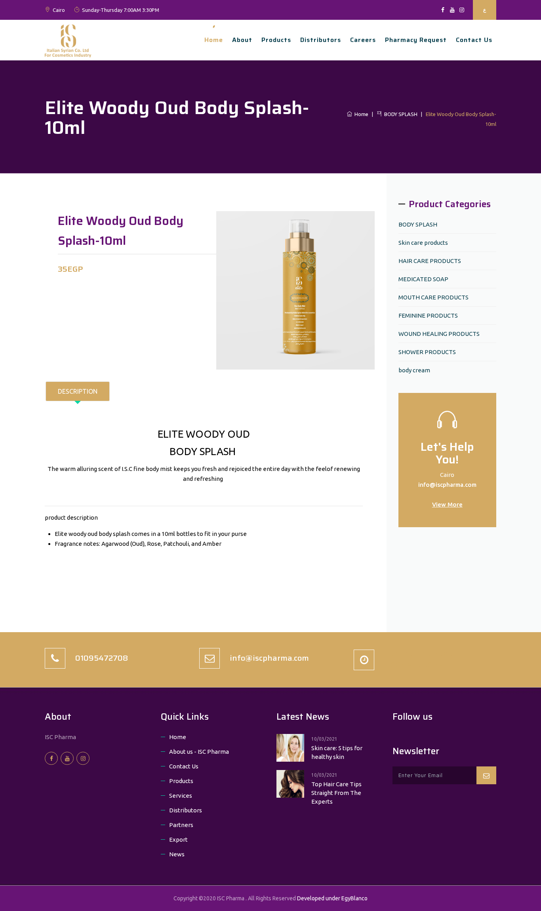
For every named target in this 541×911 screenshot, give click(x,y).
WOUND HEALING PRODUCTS (439, 333)
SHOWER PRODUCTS (427, 352)
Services (180, 795)
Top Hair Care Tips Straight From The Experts (336, 793)
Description (77, 391)
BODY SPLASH (399, 114)
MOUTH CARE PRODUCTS (433, 297)
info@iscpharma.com (447, 484)
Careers (363, 40)
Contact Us (183, 766)
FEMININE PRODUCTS (428, 315)
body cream (414, 370)
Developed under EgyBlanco (332, 898)
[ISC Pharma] (68, 39)
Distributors (320, 40)
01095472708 (101, 658)
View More (447, 504)
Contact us (474, 40)
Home (213, 40)
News (177, 854)
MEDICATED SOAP (423, 279)
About (242, 40)
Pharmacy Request (416, 40)
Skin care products (423, 242)
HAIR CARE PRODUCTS (429, 260)
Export (178, 839)
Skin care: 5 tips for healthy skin (336, 752)
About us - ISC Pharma (199, 751)
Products (276, 40)
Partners (181, 824)
